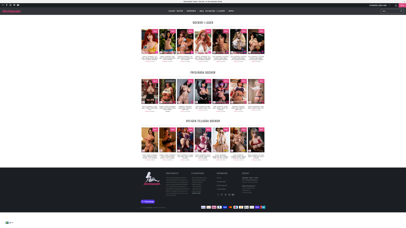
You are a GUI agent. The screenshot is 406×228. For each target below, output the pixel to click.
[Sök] (401, 11)
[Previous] (144, 46)
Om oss (219, 178)
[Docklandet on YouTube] (18, 5)
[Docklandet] (12, 11)
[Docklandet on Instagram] (10, 5)
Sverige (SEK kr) (378, 5)
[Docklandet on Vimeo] (14, 5)
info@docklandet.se (251, 180)
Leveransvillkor (221, 189)
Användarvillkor (221, 181)
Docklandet (148, 207)
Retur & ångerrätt (222, 185)
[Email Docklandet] (3, 5)
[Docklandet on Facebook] (6, 5)
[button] (181, 11)
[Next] (262, 46)
